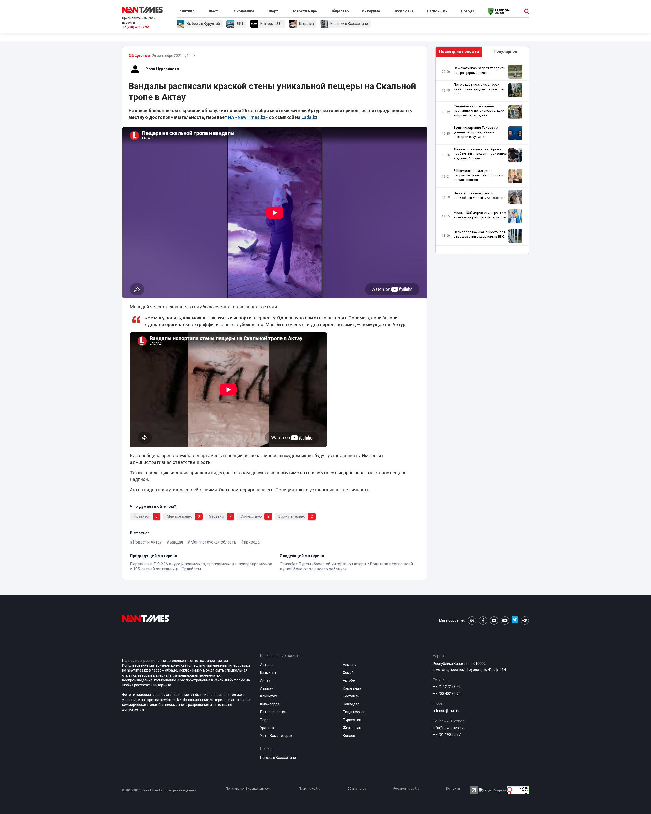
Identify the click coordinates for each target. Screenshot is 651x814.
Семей (348, 672)
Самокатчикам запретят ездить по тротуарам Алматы (479, 70)
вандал (176, 542)
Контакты (453, 788)
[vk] (472, 620)
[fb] (483, 620)
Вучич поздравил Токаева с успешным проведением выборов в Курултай (476, 132)
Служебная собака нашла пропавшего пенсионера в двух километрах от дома (479, 110)
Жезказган (352, 728)
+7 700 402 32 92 (447, 694)
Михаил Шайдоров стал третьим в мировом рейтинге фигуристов (480, 215)
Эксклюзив (403, 11)
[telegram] (525, 620)
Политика (185, 11)
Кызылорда (270, 704)
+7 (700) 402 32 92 (135, 27)
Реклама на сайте (406, 788)
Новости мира (304, 11)
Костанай (351, 696)
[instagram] (494, 620)
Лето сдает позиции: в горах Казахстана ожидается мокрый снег (479, 89)
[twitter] (515, 620)
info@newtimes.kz (448, 728)
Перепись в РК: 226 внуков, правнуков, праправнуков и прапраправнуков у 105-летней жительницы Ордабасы (201, 567)
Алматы (349, 665)
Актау (265, 680)
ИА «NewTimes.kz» (248, 117)
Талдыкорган (354, 712)
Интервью (371, 11)
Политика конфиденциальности (249, 788)
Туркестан (352, 720)
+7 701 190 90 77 (447, 735)
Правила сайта (309, 788)
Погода (468, 11)
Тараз (265, 720)
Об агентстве (356, 788)
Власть (214, 11)
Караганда (352, 688)
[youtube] (505, 620)
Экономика (244, 11)
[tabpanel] (482, 157)
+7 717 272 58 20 (447, 686)
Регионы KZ (437, 11)
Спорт (272, 11)
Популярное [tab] (505, 51)
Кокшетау (268, 696)
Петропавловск (273, 712)
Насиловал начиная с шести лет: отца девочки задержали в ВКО (480, 234)
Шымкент (268, 672)
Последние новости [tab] (459, 51)
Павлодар (351, 704)
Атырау (266, 688)
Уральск (267, 728)
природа (252, 542)
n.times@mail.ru (446, 711)
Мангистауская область (213, 542)
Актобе (349, 680)
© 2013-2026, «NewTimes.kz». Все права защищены (159, 790)
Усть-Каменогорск (276, 736)
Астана (266, 665)
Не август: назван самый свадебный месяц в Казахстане (479, 195)
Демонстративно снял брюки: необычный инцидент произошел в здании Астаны (480, 153)
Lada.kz (309, 117)
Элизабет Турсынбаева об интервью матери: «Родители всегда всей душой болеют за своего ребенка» (346, 567)
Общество (339, 11)
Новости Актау (147, 542)
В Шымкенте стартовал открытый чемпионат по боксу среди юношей (478, 175)
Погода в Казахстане (278, 757)
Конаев (349, 736)
